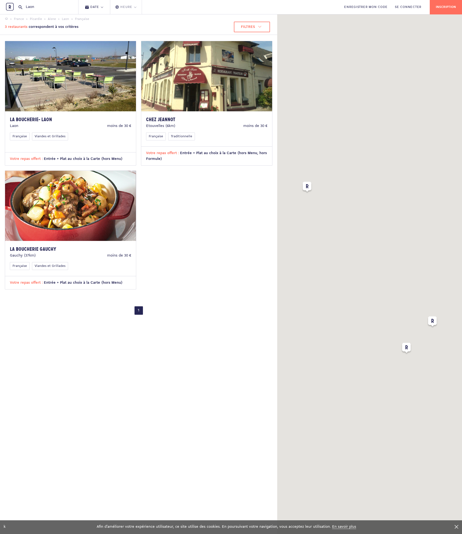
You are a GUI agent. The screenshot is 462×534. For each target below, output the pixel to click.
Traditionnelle (181, 136)
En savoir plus (344, 527)
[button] (432, 322)
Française (20, 136)
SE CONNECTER (408, 7)
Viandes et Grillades (50, 136)
